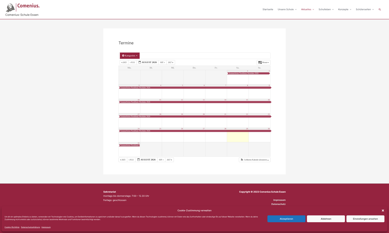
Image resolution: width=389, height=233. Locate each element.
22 (247, 114)
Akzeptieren (286, 218)
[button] (382, 210)
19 (182, 114)
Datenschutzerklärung (30, 227)
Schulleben (325, 9)
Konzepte (343, 9)
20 (204, 114)
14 (225, 100)
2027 (170, 62)
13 (204, 100)
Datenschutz (278, 204)
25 (160, 129)
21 (225, 114)
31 (138, 143)
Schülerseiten (363, 9)
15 (247, 100)
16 (269, 100)
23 (269, 114)
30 (269, 129)
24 (138, 129)
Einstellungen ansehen (365, 218)
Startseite (268, 9)
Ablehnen (326, 218)
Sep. (162, 62)
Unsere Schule (286, 9)
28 (225, 129)
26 (182, 129)
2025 (124, 62)
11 (160, 100)
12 (182, 100)
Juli (133, 62)
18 (160, 114)
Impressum (46, 227)
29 (247, 129)
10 (138, 100)
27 (204, 129)
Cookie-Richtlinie (12, 227)
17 (138, 114)
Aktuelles (306, 9)
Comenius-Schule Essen (21, 15)
